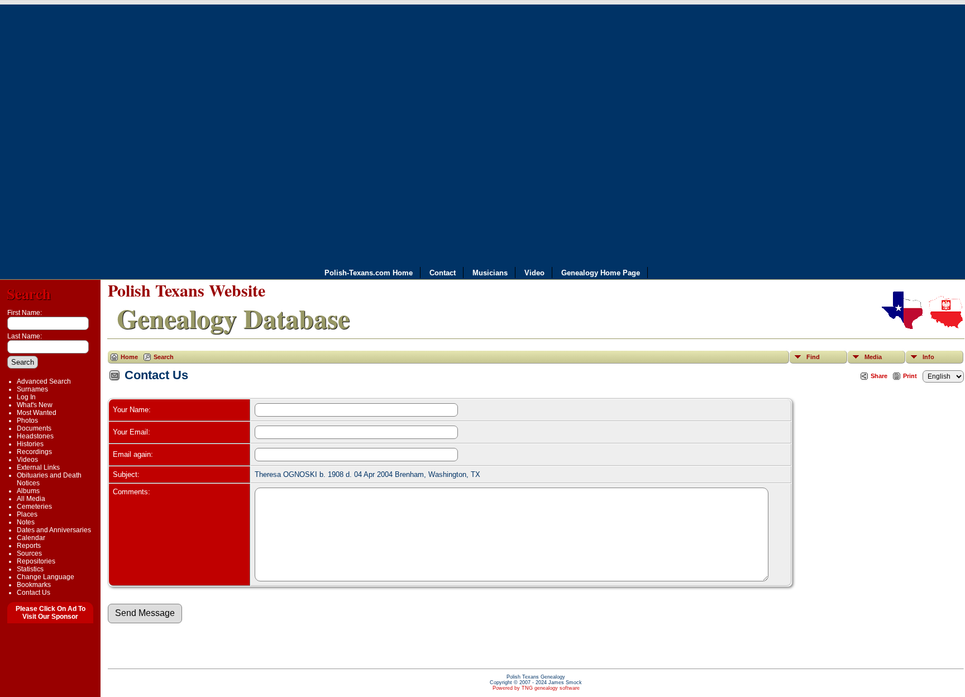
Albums (28, 491)
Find (813, 357)
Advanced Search (44, 381)
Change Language (45, 577)
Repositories (36, 561)
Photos (27, 420)
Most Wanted (36, 413)
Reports (29, 546)
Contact (442, 273)
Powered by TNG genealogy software (536, 688)
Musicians (490, 273)
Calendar (31, 538)
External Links (38, 467)
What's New (34, 405)
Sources (29, 553)
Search (29, 293)
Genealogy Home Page (600, 273)
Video (534, 273)
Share (879, 376)
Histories (30, 444)
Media (873, 357)
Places (27, 514)
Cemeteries (34, 506)
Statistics (30, 569)
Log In (26, 397)
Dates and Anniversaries (54, 530)
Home (129, 357)
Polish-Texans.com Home (368, 273)
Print (910, 376)
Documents (34, 428)
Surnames (32, 389)
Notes (26, 522)
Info (928, 357)
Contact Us (33, 592)
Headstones (35, 436)
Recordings (34, 452)
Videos (27, 460)
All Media (31, 499)
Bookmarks (34, 585)
